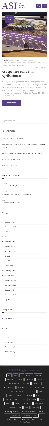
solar (43, 63)
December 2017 (10, 246)
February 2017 (10, 271)
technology (35, 408)
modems (18, 395)
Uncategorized (28, 60)
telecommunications (10, 65)
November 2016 (10, 285)
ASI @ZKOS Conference (10, 165)
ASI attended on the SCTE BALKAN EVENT (18, 194)
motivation (28, 395)
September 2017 (10, 251)
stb (20, 408)
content (39, 379)
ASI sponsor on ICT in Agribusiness (18, 74)
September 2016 (10, 295)
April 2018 (8, 237)
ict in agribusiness (30, 63)
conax (20, 379)
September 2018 (10, 227)
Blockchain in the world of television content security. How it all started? (23, 146)
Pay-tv (42, 399)
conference (14, 63)
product (8, 404)
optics (17, 399)
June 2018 (8, 232)
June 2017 (8, 256)
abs (9, 375)
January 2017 (9, 275)
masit (39, 63)
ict (7, 391)
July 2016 (8, 300)
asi (8, 63)
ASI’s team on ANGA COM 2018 (12, 159)
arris (15, 375)
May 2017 (8, 261)
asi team (38, 375)
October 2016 (9, 290)
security (17, 404)
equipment (36, 383)
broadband (10, 379)
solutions (12, 408)
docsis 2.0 (26, 383)
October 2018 (9, 222)
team (26, 408)
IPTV (33, 391)
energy (21, 63)
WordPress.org (10, 352)
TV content (26, 416)
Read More (11, 103)
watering (21, 65)
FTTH (29, 387)
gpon (37, 387)
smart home (39, 404)
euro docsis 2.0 (9, 387)
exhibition (21, 387)
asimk (11, 60)
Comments (10, 347)
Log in (7, 337)
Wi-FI (35, 416)
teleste (41, 412)
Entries (9, 342)
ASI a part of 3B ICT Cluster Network (14, 139)
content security (14, 383)
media (10, 395)
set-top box (27, 404)
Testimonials (16, 416)
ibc (43, 387)
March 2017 (9, 266)
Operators (8, 399)
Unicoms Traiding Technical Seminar (16, 186)
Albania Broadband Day (12, 203)
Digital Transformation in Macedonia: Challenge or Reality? (22, 153)
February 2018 (10, 241)
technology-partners (11, 412)
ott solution (32, 399)
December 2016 (10, 280)
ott (24, 399)
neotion (38, 395)
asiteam (28, 375)
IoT (28, 391)
